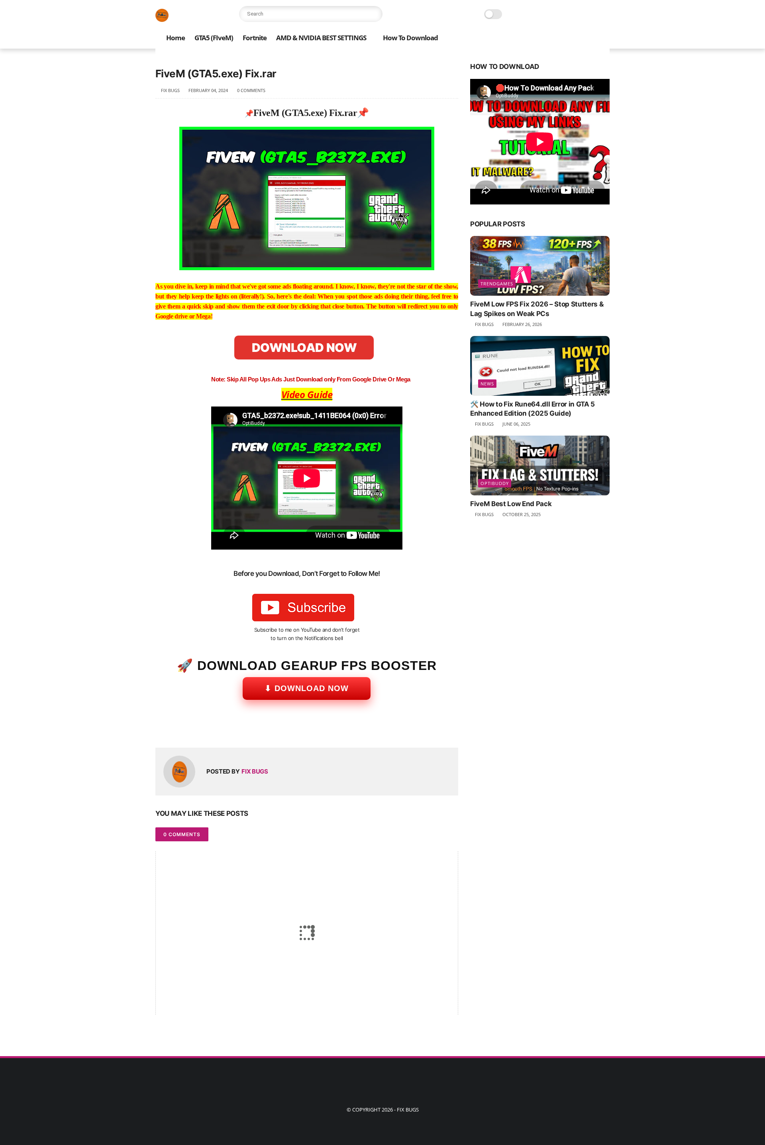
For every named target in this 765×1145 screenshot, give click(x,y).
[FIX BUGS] (162, 20)
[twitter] (178, 729)
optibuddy (495, 483)
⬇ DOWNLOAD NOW (307, 688)
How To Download (410, 37)
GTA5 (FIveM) (213, 37)
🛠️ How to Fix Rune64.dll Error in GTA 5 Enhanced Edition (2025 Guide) (532, 409)
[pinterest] (210, 729)
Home (175, 37)
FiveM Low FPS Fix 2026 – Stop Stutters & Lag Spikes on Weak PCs (536, 309)
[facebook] (162, 729)
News (487, 384)
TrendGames (497, 284)
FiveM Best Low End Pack (510, 504)
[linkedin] (226, 729)
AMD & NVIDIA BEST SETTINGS (321, 37)
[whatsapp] (194, 729)
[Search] (375, 14)
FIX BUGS (408, 1109)
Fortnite (255, 37)
